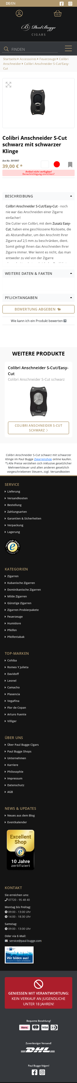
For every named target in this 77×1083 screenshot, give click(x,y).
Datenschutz (15, 785)
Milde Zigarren (17, 596)
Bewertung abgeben (35, 309)
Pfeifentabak (15, 637)
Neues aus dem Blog (21, 816)
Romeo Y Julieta (17, 667)
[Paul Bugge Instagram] (70, 3)
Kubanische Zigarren (21, 583)
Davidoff (13, 674)
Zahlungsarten (17, 512)
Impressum (14, 778)
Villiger (12, 721)
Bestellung (14, 505)
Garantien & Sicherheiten (24, 518)
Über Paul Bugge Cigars (23, 745)
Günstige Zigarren (19, 603)
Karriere (12, 765)
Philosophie (15, 772)
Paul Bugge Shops (19, 751)
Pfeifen (12, 630)
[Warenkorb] (57, 12)
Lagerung (13, 532)
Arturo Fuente (16, 714)
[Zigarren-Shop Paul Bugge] (38, 29)
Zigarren (13, 576)
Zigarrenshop (43, 459)
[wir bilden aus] (20, 953)
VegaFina (13, 701)
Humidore (14, 623)
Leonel (11, 681)
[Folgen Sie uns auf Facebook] (62, 3)
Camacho (13, 687)
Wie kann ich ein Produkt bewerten (37, 321)
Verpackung (15, 525)
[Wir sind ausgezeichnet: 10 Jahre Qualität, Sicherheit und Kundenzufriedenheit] (21, 851)
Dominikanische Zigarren (24, 590)
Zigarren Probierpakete (23, 610)
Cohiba (12, 660)
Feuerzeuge (15, 617)
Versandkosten (17, 498)
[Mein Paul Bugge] (19, 12)
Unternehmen (16, 758)
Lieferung (13, 492)
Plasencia (13, 694)
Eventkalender (17, 822)
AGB (10, 792)
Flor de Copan (16, 708)
